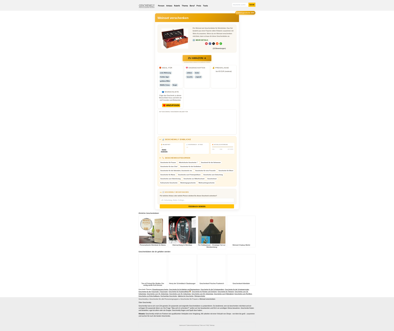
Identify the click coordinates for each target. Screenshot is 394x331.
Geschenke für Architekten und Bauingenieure (184, 289)
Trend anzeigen (164, 150)
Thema (185, 6)
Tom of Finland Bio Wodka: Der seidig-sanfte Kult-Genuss (152, 284)
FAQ (207, 325)
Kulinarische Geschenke (169, 183)
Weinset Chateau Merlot (241, 245)
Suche (251, 5)
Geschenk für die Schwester (211, 162)
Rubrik (177, 6)
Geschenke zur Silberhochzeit (194, 178)
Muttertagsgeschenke (188, 183)
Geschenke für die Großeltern (190, 166)
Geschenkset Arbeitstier (241, 283)
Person (161, 6)
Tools (205, 6)
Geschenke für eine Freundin (205, 170)
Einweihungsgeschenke (160, 289)
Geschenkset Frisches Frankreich (212, 283)
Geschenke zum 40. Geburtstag (157, 294)
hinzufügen (172, 105)
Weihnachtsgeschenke (207, 183)
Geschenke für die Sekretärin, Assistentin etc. (176, 170)
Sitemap (212, 325)
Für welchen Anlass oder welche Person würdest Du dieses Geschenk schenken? (188, 196)
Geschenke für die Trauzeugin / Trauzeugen (153, 291)
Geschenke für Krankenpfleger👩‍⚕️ (180, 291)
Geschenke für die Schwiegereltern (212, 289)
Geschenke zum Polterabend (224, 294)
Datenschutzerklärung (193, 325)
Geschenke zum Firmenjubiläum (189, 174)
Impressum (182, 325)
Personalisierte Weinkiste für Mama (153, 245)
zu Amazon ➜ (197, 58)
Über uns (202, 325)
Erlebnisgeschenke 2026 (245, 13)
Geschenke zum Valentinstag (170, 178)
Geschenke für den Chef (168, 166)
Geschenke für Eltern (226, 170)
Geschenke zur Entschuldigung (149, 296)
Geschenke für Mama (167, 174)
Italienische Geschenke (186, 296)
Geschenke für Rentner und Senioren (204, 291)
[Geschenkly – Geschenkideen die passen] (147, 6)
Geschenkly (143, 299)
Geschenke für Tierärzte (226, 291)
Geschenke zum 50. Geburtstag (180, 294)
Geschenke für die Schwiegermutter (237, 289)
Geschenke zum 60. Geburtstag (202, 294)
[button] (206, 43)
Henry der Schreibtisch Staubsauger (182, 283)
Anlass (169, 6)
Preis (198, 6)
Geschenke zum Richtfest (243, 294)
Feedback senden (196, 206)
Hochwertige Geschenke (168, 296)
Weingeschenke (199, 296)
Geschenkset (212, 178)
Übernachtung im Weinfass (182, 245)
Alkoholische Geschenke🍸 (188, 162)
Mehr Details (200, 40)
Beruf (192, 6)
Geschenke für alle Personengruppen (164, 299)
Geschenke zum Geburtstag (213, 174)
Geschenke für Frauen (168, 162)
